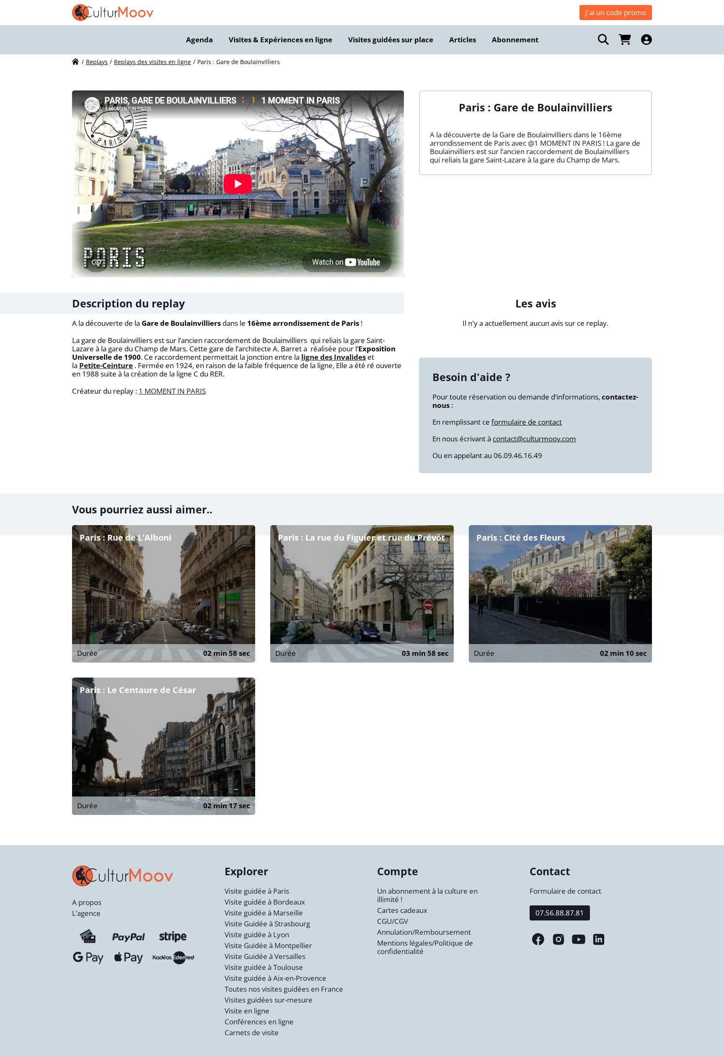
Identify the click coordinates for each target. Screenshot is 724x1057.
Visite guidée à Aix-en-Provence (275, 978)
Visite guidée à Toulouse (264, 967)
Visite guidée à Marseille (264, 913)
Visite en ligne (247, 1011)
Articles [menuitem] (462, 39)
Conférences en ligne (259, 1021)
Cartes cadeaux (402, 910)
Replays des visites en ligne (152, 62)
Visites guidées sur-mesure (269, 1000)
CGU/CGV (392, 921)
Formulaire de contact (565, 891)
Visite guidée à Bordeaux (265, 902)
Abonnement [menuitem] (515, 39)
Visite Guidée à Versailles (265, 956)
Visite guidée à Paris (257, 891)
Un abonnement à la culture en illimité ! (427, 895)
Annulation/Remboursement (424, 932)
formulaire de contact (526, 422)
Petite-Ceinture (106, 365)
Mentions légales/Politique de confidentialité (425, 947)
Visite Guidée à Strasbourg (267, 923)
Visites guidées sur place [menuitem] (390, 39)
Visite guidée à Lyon (257, 934)
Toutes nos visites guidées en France (284, 989)
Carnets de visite (252, 1032)
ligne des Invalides (333, 357)
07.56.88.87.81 (559, 913)
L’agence (86, 913)
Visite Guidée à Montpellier (268, 945)
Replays (97, 62)
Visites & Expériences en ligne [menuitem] (280, 39)
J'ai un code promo (615, 12)
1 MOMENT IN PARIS (172, 391)
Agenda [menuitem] (199, 39)
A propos (86, 902)
